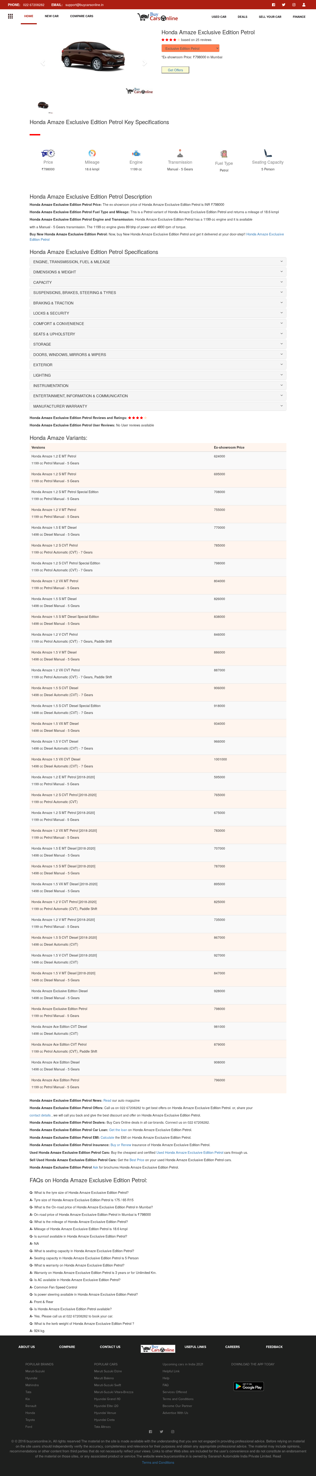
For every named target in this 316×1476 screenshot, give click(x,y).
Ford (28, 1427)
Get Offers (175, 70)
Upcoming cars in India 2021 (183, 1364)
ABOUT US (27, 1347)
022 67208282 (26, 4)
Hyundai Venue (105, 1413)
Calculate (107, 1137)
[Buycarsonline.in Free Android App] (248, 1386)
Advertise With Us (175, 1413)
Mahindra (32, 1385)
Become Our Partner (177, 1406)
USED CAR (219, 17)
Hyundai (31, 1378)
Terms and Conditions (178, 1399)
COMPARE (67, 1347)
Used (189, 1152)
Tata (28, 1392)
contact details (41, 1115)
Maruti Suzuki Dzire (108, 1371)
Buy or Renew (121, 1144)
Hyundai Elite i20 (106, 1406)
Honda (30, 1413)
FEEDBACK (274, 1347)
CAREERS (232, 1347)
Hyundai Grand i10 (107, 1399)
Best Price (137, 1159)
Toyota (30, 1420)
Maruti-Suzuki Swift (107, 1385)
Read (107, 1100)
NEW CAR (52, 16)
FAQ (166, 1385)
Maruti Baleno (104, 1378)
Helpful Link (171, 1371)
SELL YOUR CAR (270, 17)
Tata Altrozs (102, 1427)
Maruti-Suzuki (35, 1371)
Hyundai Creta (104, 1420)
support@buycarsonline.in (77, 4)
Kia (27, 1399)
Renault (30, 1406)
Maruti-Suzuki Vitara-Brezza (113, 1392)
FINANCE (299, 17)
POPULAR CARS (106, 1364)
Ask (96, 1167)
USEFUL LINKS (195, 1347)
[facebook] (273, 4)
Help (166, 1378)
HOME (28, 16)
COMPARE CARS (81, 16)
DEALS (242, 17)
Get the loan (118, 1129)
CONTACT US (110, 1347)
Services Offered (175, 1392)
